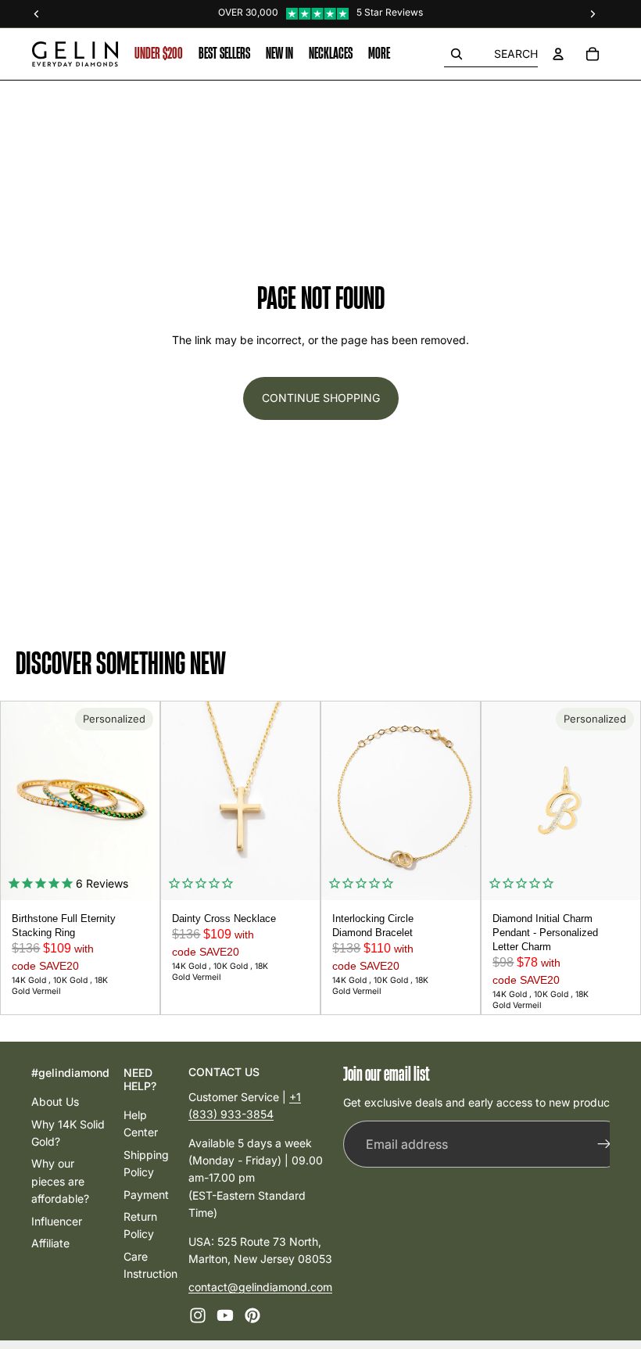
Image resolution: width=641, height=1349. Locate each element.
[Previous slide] (18, 801)
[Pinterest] (252, 1314)
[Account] (558, 54)
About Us (55, 1101)
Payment (146, 1193)
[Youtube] (225, 1314)
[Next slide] (142, 801)
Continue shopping (321, 397)
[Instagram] (197, 1314)
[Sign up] (604, 1144)
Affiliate (50, 1242)
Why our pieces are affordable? (60, 1181)
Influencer (56, 1220)
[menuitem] (379, 53)
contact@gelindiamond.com (260, 1286)
